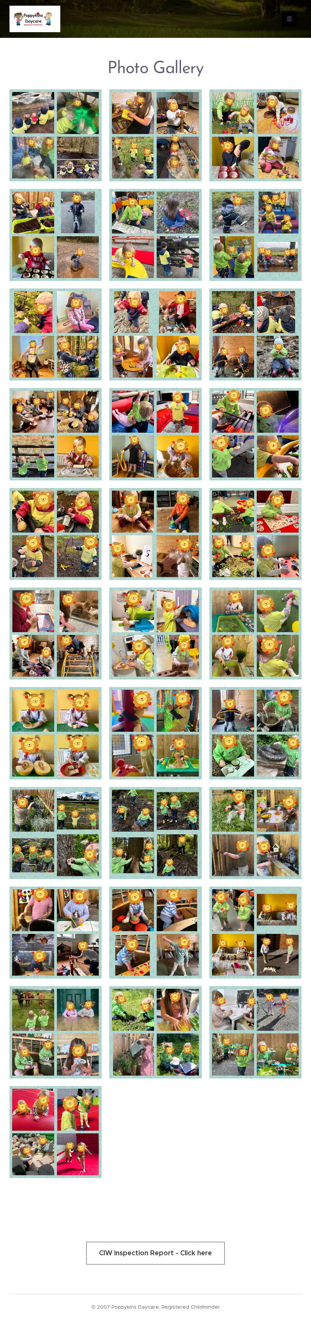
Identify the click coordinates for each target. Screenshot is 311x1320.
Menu (289, 19)
